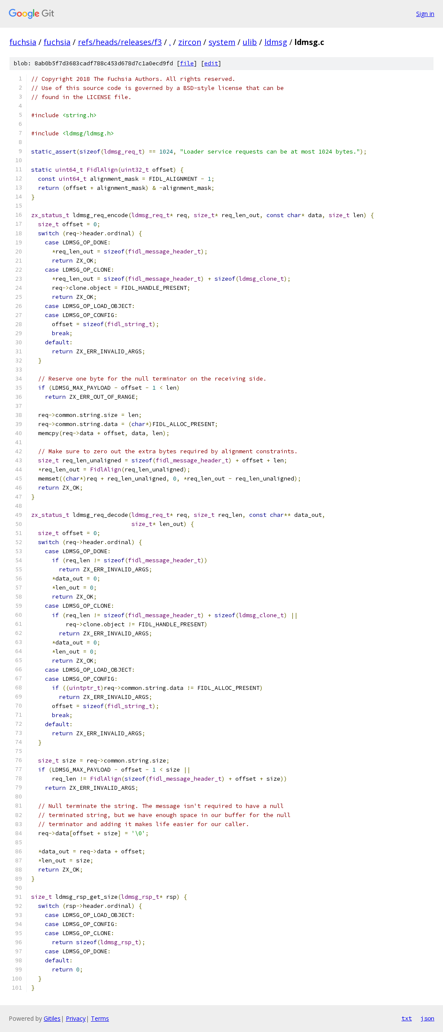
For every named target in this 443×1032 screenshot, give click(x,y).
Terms (100, 1018)
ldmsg (275, 42)
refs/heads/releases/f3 (120, 42)
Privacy (76, 1018)
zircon (189, 42)
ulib (250, 42)
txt (406, 1018)
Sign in (425, 14)
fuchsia (23, 42)
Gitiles (52, 1018)
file (187, 63)
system (222, 42)
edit (211, 63)
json (427, 1018)
